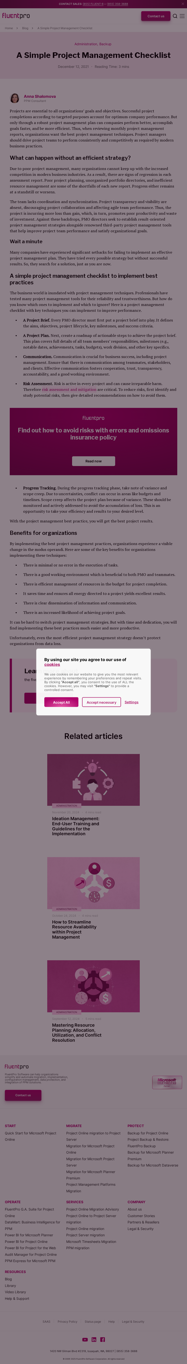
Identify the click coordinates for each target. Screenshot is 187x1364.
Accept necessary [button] (101, 702)
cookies (52, 664)
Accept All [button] (61, 702)
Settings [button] (132, 702)
